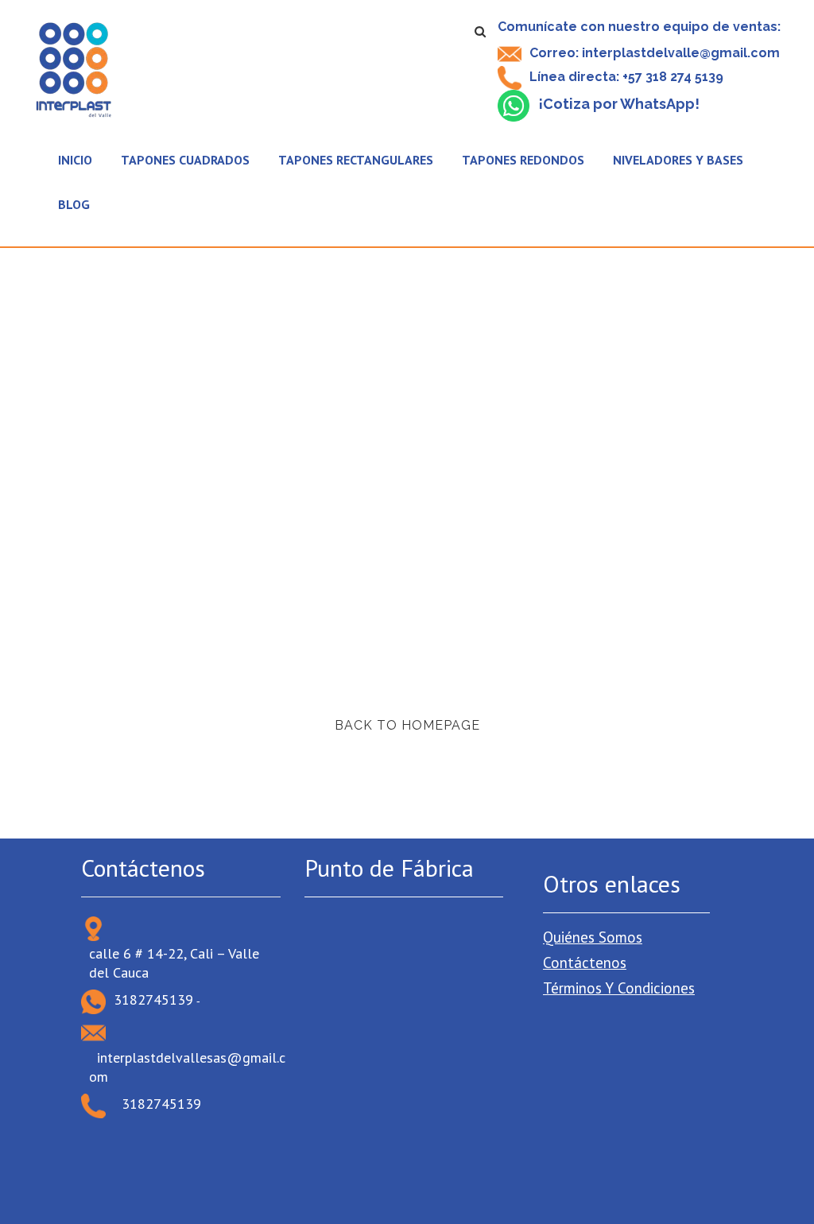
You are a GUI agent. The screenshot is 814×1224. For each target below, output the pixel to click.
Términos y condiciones (619, 987)
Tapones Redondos (523, 160)
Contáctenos (584, 962)
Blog (74, 204)
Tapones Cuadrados (185, 160)
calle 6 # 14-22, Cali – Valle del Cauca (174, 963)
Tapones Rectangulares (355, 160)
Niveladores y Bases (678, 160)
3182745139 (153, 1000)
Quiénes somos (592, 937)
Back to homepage (407, 725)
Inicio (75, 160)
